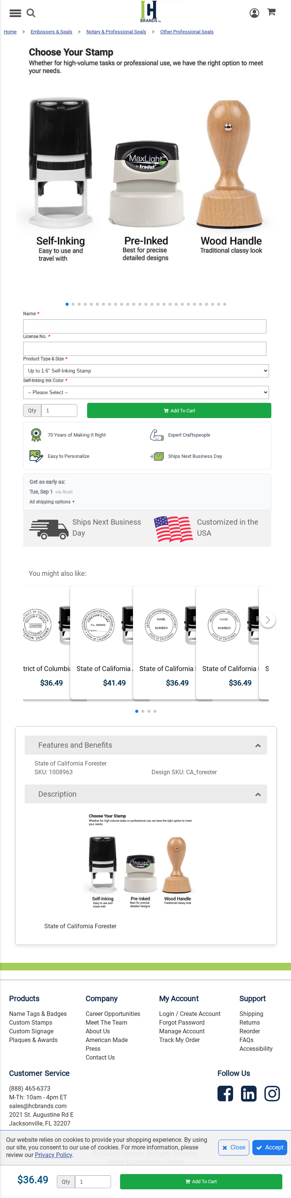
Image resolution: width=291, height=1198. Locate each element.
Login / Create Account (190, 1013)
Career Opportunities (113, 1013)
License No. (36, 336)
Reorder (249, 1031)
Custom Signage (31, 1031)
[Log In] (258, 13)
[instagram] (273, 1095)
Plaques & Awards (33, 1040)
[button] (67, 304)
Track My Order (179, 1040)
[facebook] (226, 1095)
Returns (249, 1022)
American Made (107, 1040)
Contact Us (100, 1057)
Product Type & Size (45, 359)
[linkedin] (249, 1095)
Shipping (251, 1013)
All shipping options (52, 502)
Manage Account (182, 1031)
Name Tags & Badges (38, 1013)
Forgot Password (182, 1022)
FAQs (246, 1040)
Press (93, 1048)
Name (31, 313)
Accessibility (256, 1048)
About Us (98, 1031)
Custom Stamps (30, 1022)
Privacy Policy (53, 1155)
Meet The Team (106, 1022)
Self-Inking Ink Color (45, 380)
